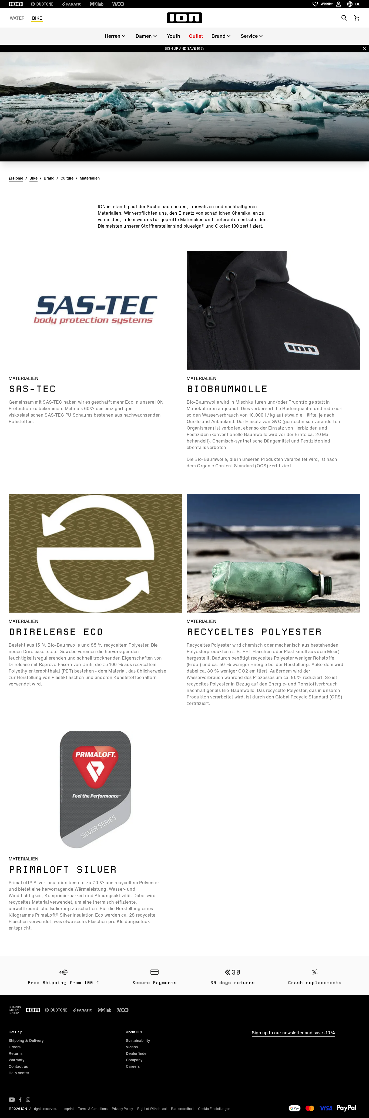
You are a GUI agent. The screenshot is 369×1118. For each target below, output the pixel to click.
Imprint (68, 1108)
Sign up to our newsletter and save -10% (293, 1032)
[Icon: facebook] (20, 1099)
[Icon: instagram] (28, 1099)
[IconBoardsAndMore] (15, 1010)
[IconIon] (16, 4)
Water (17, 18)
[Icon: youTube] (12, 1099)
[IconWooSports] (118, 4)
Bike (37, 18)
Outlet (196, 35)
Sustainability (138, 1040)
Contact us (18, 1066)
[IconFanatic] (71, 4)
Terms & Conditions (93, 1108)
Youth (173, 35)
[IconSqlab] (96, 4)
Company (134, 1060)
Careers (133, 1066)
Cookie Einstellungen (214, 1108)
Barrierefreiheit (182, 1108)
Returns (15, 1053)
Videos (132, 1047)
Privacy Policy (122, 1108)
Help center (19, 1073)
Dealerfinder (137, 1053)
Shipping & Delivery (26, 1040)
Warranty (17, 1060)
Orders (15, 1047)
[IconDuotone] (42, 4)
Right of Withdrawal (152, 1108)
